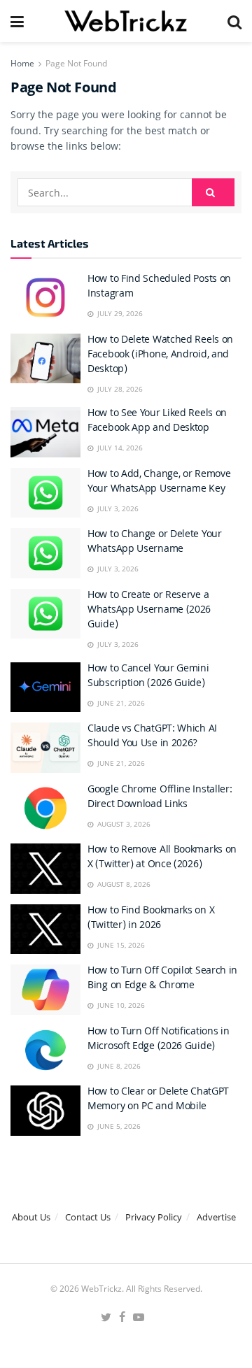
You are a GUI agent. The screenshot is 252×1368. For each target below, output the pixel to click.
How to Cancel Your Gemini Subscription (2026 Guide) (148, 676)
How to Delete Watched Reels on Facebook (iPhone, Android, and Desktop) (160, 355)
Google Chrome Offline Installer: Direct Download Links (160, 797)
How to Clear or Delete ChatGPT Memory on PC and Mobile (158, 1100)
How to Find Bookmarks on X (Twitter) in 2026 (151, 918)
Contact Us (88, 1217)
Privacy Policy (153, 1217)
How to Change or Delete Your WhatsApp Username (155, 542)
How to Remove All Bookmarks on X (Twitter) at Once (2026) (162, 858)
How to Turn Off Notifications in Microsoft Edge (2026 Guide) (158, 1039)
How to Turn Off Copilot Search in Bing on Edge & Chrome (162, 979)
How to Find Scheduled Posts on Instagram (159, 287)
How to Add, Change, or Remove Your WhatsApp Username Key (159, 482)
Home (22, 63)
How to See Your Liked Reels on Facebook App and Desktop (157, 421)
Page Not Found (76, 63)
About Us (31, 1217)
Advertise (216, 1217)
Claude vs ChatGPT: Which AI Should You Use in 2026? (152, 737)
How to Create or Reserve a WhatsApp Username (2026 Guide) (149, 610)
